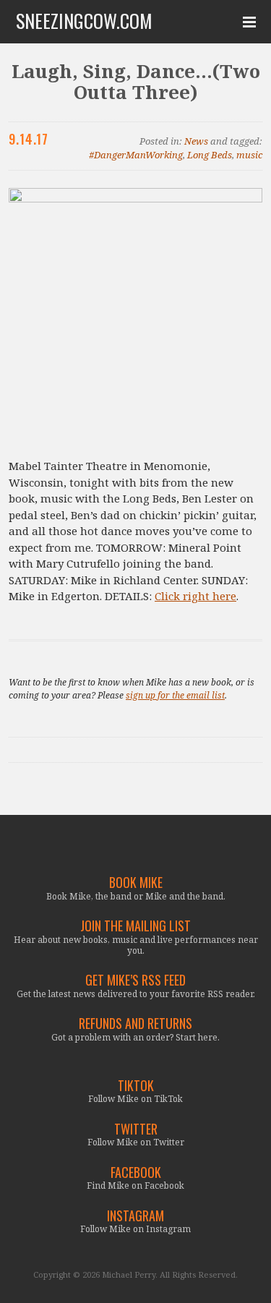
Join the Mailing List (135, 926)
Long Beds (209, 154)
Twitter (136, 1129)
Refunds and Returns (135, 1023)
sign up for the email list (175, 695)
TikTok (136, 1085)
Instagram (135, 1216)
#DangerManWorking (136, 154)
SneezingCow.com (84, 21)
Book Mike (136, 882)
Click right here (195, 596)
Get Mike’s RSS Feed (135, 980)
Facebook (136, 1172)
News (196, 141)
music (249, 154)
